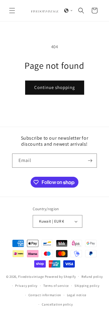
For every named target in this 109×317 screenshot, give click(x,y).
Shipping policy (87, 286)
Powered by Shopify (60, 276)
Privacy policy (26, 286)
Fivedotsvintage (31, 276)
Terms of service (56, 286)
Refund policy (92, 276)
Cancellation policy (57, 304)
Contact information (44, 295)
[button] (12, 10)
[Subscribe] (90, 161)
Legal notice (76, 295)
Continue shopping (54, 87)
